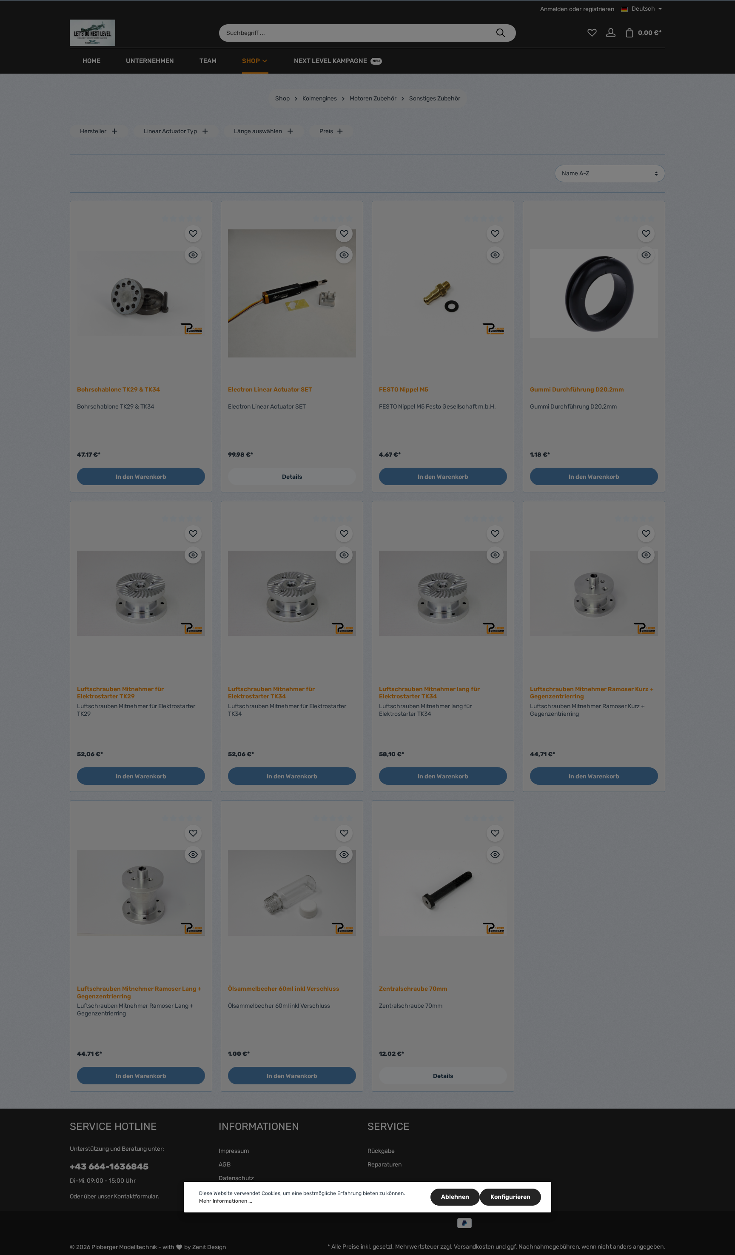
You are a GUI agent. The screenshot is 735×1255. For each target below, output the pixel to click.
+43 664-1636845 (109, 1166)
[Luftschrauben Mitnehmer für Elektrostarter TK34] (292, 593)
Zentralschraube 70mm (413, 988)
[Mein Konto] (610, 32)
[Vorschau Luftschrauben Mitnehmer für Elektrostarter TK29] (193, 554)
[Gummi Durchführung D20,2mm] (594, 293)
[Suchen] (501, 33)
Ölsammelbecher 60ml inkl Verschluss (283, 988)
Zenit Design (209, 1247)
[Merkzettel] (592, 32)
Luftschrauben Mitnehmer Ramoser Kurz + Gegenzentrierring (592, 693)
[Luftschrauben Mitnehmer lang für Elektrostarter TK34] (443, 593)
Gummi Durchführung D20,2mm (577, 389)
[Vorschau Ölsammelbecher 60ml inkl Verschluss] (344, 854)
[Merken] (193, 233)
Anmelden (553, 9)
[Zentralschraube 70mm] (443, 893)
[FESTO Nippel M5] (443, 293)
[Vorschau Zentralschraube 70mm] (495, 854)
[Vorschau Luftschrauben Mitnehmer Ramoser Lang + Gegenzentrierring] (193, 854)
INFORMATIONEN (259, 1126)
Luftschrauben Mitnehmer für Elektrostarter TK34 (271, 693)
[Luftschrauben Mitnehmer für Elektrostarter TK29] (141, 593)
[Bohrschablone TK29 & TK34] (141, 293)
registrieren (598, 9)
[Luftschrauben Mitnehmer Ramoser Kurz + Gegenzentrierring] (594, 593)
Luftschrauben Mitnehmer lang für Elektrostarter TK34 (429, 693)
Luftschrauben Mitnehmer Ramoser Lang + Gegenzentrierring (139, 992)
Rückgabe (381, 1151)
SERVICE (389, 1126)
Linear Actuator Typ (170, 131)
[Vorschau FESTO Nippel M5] (495, 254)
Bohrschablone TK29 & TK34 (118, 389)
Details (292, 476)
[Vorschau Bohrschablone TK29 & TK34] (193, 254)
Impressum (234, 1151)
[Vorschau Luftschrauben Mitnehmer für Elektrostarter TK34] (344, 554)
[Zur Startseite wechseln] (92, 33)
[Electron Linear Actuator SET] (292, 293)
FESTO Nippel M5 (403, 389)
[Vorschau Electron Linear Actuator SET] (344, 254)
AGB (225, 1164)
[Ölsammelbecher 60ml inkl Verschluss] (292, 893)
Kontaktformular (136, 1196)
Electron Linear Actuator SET (270, 389)
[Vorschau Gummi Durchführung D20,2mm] (646, 254)
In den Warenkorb (141, 476)
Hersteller (93, 131)
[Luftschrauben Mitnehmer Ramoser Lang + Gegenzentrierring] (141, 893)
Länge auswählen (258, 131)
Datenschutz (236, 1178)
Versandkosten (474, 1246)
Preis (326, 131)
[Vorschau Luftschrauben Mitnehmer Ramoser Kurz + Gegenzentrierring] (646, 554)
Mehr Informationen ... (225, 1201)
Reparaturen (385, 1164)
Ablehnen (455, 1197)
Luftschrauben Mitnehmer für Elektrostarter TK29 (120, 693)
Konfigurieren (510, 1197)
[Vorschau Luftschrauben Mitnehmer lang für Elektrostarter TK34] (495, 554)
